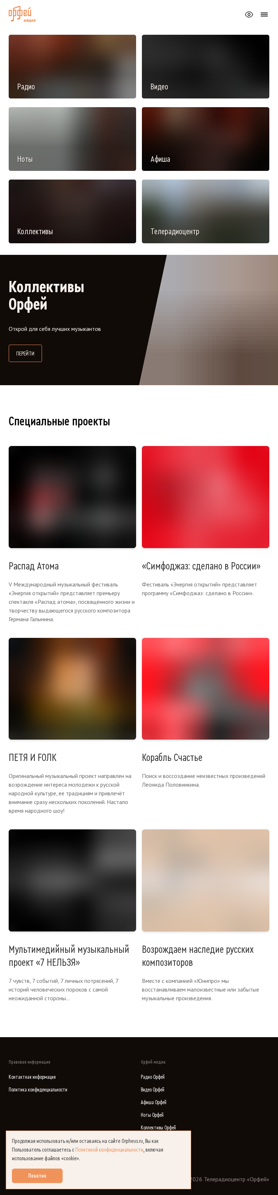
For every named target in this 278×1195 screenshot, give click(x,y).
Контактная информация (32, 1077)
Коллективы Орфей (158, 1128)
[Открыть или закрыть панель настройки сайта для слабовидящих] (249, 14)
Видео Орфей (152, 1090)
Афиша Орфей (154, 1102)
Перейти (29, 353)
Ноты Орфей (152, 1115)
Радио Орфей (153, 1077)
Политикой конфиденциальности (109, 1150)
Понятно (37, 1176)
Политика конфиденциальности (38, 1090)
